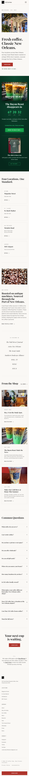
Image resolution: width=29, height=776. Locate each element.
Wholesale (4, 725)
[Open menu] (25, 2)
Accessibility (16, 765)
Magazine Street (5, 691)
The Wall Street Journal (14, 342)
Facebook (4, 742)
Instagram (4, 739)
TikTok (3, 744)
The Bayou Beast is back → (9, 69)
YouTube (3, 747)
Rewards (4, 718)
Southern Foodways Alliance (14, 355)
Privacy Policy (6, 765)
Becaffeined (21, 658)
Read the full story (7, 323)
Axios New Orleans (14, 346)
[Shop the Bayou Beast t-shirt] (14, 145)
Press (3, 728)
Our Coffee (4, 713)
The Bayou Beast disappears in (14, 105)
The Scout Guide (14, 351)
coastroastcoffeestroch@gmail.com (9, 749)
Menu (3, 715)
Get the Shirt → (14, 163)
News (3, 730)
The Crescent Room (6, 723)
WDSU (14, 364)
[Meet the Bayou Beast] (14, 91)
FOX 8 (14, 368)
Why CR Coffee (5, 710)
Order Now (14, 773)
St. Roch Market (5, 694)
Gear (3, 720)
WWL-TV (14, 360)
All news (23, 384)
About (3, 707)
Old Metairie (4, 696)
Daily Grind (8, 662)
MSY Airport (4, 699)
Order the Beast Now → (14, 130)
